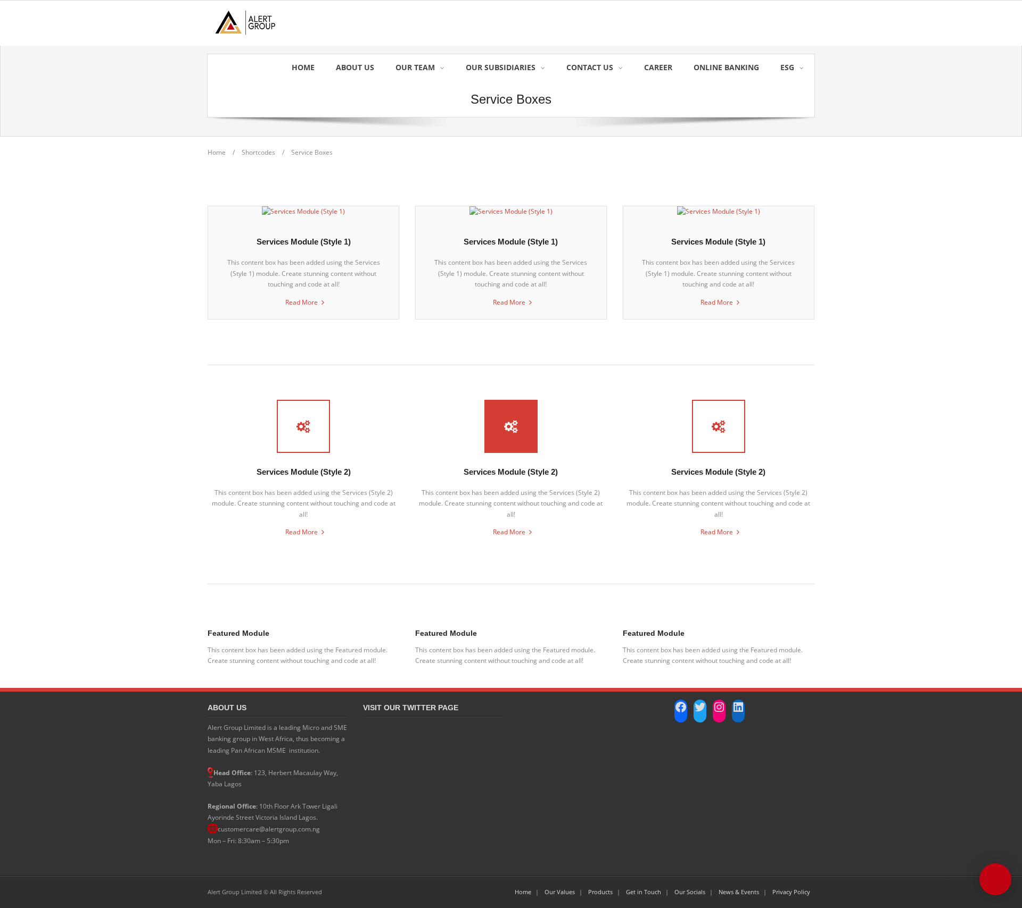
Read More (301, 302)
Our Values (560, 892)
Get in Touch (643, 892)
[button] (995, 879)
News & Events (739, 892)
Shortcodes (258, 152)
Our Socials (689, 892)
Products (600, 892)
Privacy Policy (791, 892)
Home (217, 152)
